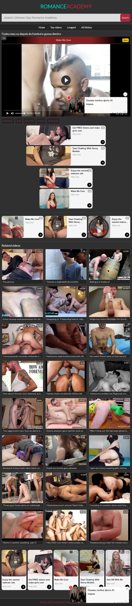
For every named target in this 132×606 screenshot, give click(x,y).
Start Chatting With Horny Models (85, 150)
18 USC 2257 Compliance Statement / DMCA (61, 602)
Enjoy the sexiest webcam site (80, 172)
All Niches (86, 27)
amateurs (8, 120)
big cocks (29, 120)
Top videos (56, 27)
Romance (66, 6)
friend (41, 120)
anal (19, 120)
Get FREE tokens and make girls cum (86, 129)
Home (42, 27)
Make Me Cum (63, 40)
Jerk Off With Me (114, 579)
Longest (71, 27)
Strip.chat (76, 134)
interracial (53, 120)
